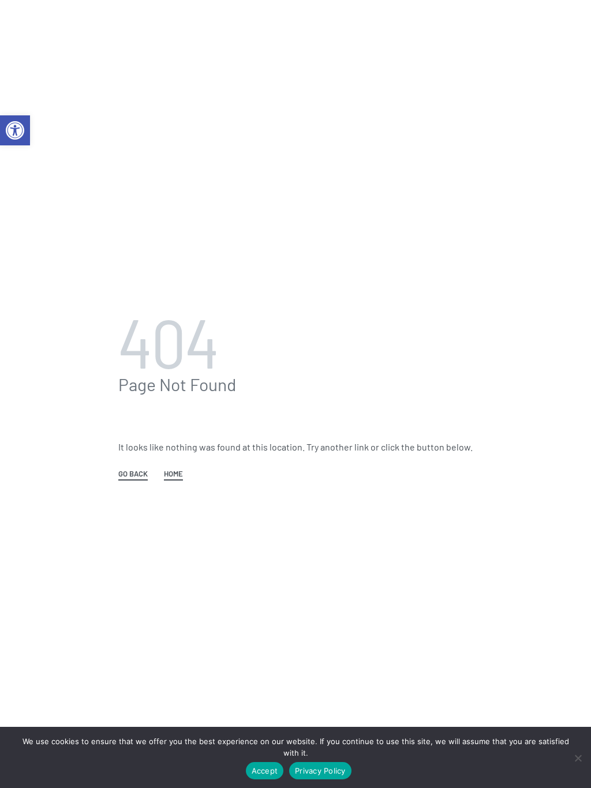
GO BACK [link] (133, 474)
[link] (15, 130)
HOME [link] (173, 474)
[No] (578, 756)
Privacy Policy (320, 770)
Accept (265, 770)
